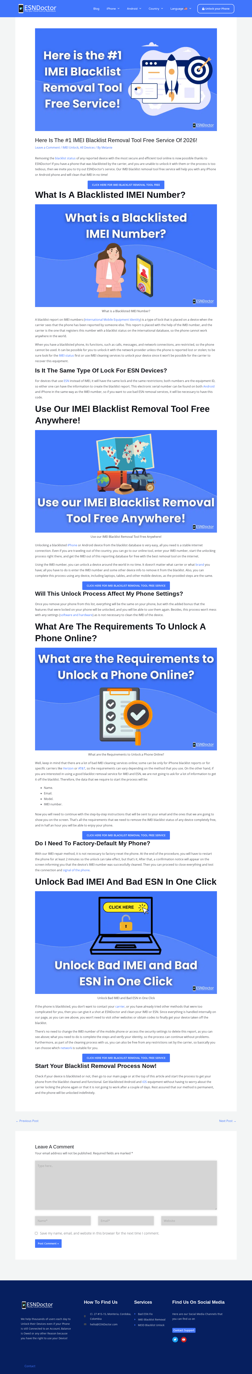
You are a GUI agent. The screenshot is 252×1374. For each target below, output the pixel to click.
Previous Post (27, 1121)
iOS (144, 1082)
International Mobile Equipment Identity (112, 320)
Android (132, 8)
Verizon (68, 768)
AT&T (81, 768)
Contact (30, 1366)
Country (154, 8)
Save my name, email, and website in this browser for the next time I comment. (99, 1233)
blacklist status (65, 158)
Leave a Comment (47, 147)
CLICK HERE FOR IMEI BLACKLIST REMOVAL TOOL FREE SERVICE (126, 585)
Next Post (227, 1121)
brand (200, 565)
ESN (66, 381)
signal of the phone (76, 870)
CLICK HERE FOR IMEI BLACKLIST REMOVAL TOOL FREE (126, 185)
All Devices (87, 147)
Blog (96, 8)
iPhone (111, 8)
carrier (120, 1006)
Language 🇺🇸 (178, 8)
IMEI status (66, 355)
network (66, 1048)
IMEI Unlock (71, 147)
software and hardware (76, 615)
